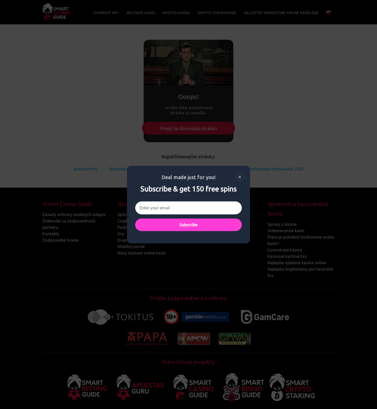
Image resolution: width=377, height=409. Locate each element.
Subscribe (188, 224)
